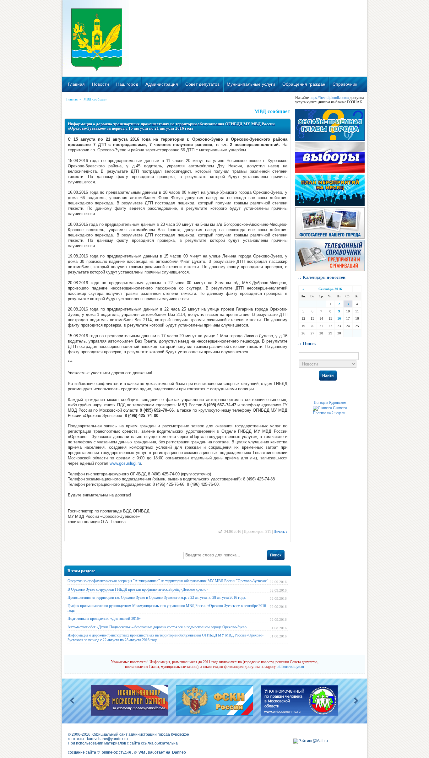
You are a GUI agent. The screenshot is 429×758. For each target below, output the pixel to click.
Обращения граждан (303, 84)
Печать (279, 531)
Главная (76, 84)
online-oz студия (116, 752)
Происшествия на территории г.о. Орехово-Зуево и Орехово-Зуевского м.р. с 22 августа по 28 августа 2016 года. (157, 597)
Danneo (179, 752)
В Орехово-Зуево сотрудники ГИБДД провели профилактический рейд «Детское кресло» (138, 589)
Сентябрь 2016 (330, 289)
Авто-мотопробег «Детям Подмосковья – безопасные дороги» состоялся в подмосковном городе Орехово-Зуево (157, 627)
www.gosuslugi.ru (125, 463)
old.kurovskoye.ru (290, 666)
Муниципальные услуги (251, 84)
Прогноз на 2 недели (329, 413)
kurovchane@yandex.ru (107, 739)
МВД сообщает (95, 99)
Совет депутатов (202, 84)
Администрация (161, 84)
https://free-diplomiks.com (329, 97)
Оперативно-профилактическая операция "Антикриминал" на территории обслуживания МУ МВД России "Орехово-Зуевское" (168, 581)
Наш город (127, 84)
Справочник (345, 84)
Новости (100, 84)
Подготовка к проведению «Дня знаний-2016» (104, 618)
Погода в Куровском (330, 402)
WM (141, 752)
